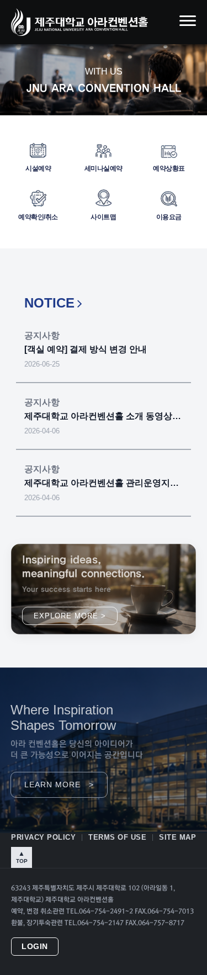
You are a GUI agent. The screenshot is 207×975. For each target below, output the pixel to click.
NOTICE (49, 302)
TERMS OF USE (117, 837)
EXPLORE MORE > (70, 616)
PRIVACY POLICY (43, 837)
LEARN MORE (59, 785)
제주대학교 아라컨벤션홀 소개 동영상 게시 (103, 416)
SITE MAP (177, 837)
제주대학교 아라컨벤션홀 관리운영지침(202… (103, 483)
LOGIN (35, 946)
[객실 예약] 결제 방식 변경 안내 (85, 349)
